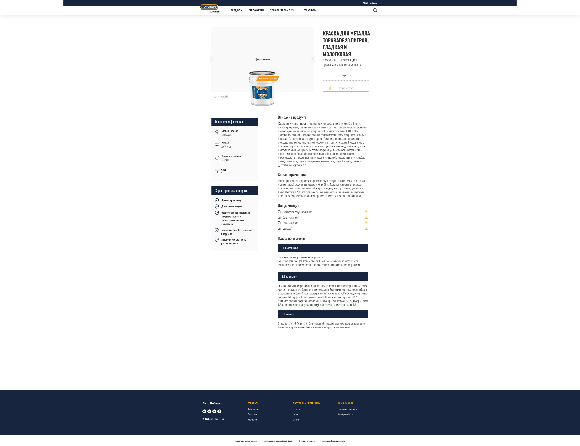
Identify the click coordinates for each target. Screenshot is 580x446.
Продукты (296, 409)
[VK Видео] (204, 411)
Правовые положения (307, 440)
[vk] (209, 411)
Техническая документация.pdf (297, 212)
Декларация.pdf (290, 223)
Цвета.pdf (287, 228)
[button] (346, 88)
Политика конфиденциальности (333, 440)
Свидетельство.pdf (291, 217)
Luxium (295, 414)
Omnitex (296, 419)
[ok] (219, 411)
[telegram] (214, 411)
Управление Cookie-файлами (246, 440)
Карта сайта (252, 414)
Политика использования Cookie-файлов (278, 440)
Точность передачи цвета (347, 409)
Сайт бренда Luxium (345, 414)
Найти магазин (253, 409)
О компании (252, 419)
